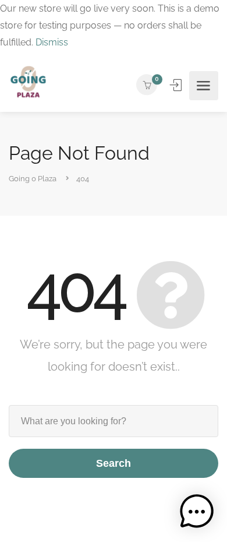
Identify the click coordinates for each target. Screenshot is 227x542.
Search (113, 463)
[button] (196, 511)
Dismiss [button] (52, 42)
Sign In (177, 85)
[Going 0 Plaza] (28, 86)
